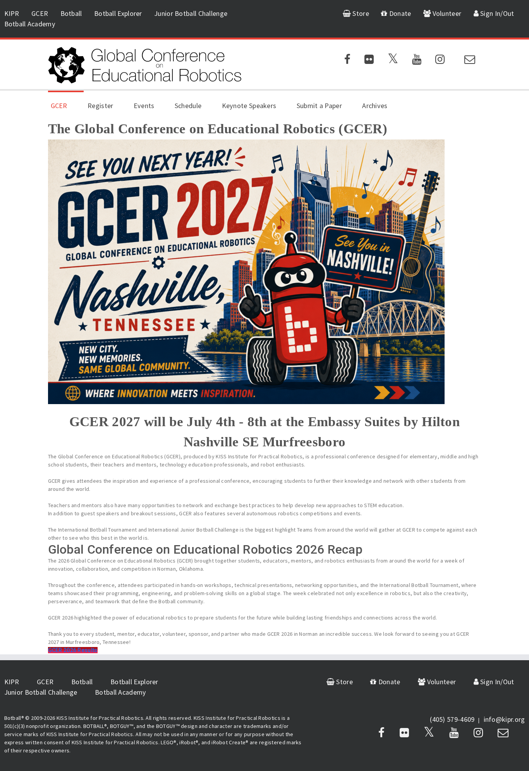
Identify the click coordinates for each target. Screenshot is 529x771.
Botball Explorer (118, 13)
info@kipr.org (504, 719)
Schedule (188, 105)
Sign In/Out (496, 13)
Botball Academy (30, 23)
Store (360, 13)
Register (100, 105)
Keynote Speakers (249, 105)
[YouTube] (416, 60)
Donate (399, 13)
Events (144, 105)
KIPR (11, 13)
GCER (39, 13)
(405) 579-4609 (452, 719)
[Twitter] (393, 60)
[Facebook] (347, 60)
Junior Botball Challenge (190, 13)
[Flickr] (369, 60)
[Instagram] (440, 60)
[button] (73, 650)
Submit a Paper (319, 105)
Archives (374, 105)
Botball (71, 13)
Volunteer (446, 13)
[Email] (469, 60)
